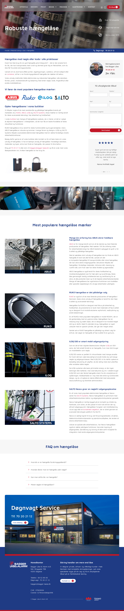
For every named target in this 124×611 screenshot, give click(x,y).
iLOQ (28, 113)
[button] (92, 157)
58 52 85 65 (43, 578)
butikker (13, 119)
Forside (7, 50)
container (10, 74)
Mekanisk (63, 7)
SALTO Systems (39, 113)
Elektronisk (78, 7)
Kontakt (91, 7)
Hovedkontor (37, 562)
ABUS (24, 113)
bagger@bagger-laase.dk (39, 148)
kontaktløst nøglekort (91, 409)
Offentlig (24, 7)
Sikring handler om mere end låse (76, 562)
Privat (43, 7)
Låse (24, 50)
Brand (51, 7)
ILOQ (107, 346)
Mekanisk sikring (16, 50)
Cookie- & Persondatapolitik (42, 593)
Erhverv (34, 7)
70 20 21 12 (109, 51)
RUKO (18, 113)
